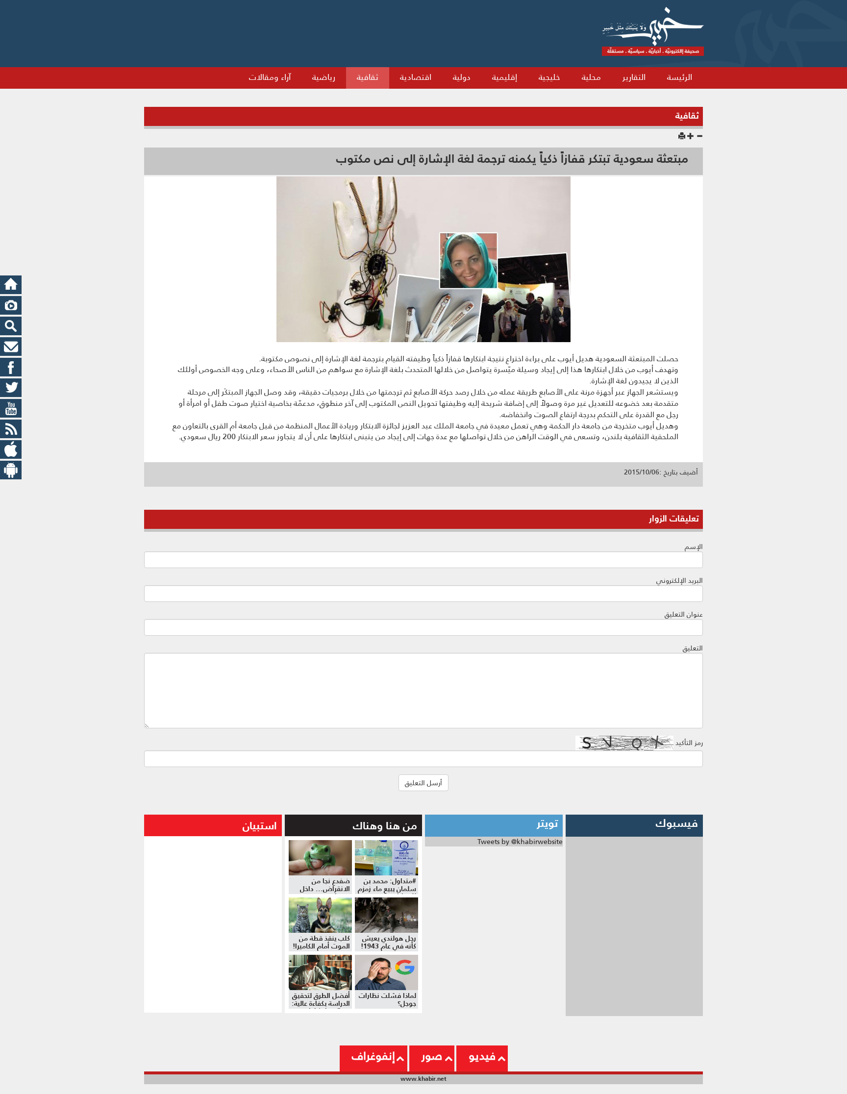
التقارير (634, 77)
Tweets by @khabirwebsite (520, 841)
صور (432, 1056)
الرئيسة (679, 77)
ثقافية (367, 77)
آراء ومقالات (270, 77)
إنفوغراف (373, 1056)
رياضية (323, 77)
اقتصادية (415, 77)
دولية (462, 77)
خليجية (549, 77)
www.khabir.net (423, 1078)
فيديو (482, 1056)
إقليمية (504, 77)
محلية (591, 77)
